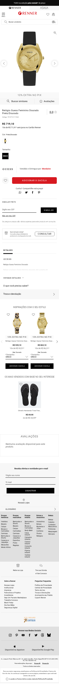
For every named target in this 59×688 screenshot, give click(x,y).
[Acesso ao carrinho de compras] (53, 15)
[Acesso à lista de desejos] (48, 15)
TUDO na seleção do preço (29, 3)
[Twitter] (36, 635)
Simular (49, 210)
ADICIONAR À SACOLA (17, 366)
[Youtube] (23, 635)
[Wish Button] (5, 180)
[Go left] (4, 63)
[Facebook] (29, 635)
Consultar (45, 234)
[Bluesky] (49, 635)
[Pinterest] (16, 635)
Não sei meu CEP (9, 216)
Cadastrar (30, 491)
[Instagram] (10, 635)
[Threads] (42, 635)
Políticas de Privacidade (39, 671)
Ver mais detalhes (12, 278)
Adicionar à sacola (34, 180)
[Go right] (55, 63)
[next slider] (1, 341)
